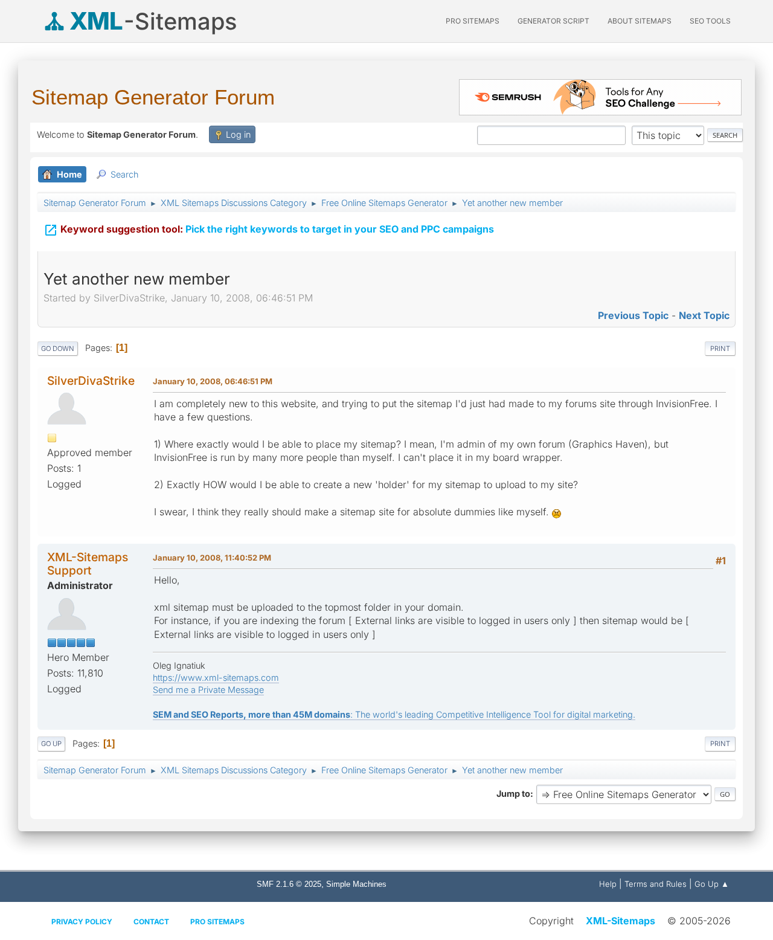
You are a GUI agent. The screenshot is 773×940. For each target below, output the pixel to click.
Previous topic (633, 315)
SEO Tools (710, 20)
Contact (151, 921)
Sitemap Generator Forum (153, 97)
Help (608, 884)
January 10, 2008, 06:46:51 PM (212, 381)
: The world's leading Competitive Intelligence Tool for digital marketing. (394, 714)
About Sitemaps (640, 20)
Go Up (51, 743)
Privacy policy (81, 921)
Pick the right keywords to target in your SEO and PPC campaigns (268, 230)
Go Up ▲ (711, 884)
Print (720, 348)
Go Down (57, 348)
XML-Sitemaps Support (87, 563)
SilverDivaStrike (91, 380)
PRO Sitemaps (472, 20)
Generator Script (553, 20)
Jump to (513, 793)
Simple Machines (356, 884)
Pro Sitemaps (217, 921)
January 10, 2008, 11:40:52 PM (212, 557)
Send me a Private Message (208, 689)
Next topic (704, 315)
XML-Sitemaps (620, 921)
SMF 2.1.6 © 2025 (289, 884)
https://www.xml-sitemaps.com (216, 677)
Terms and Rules (655, 884)
